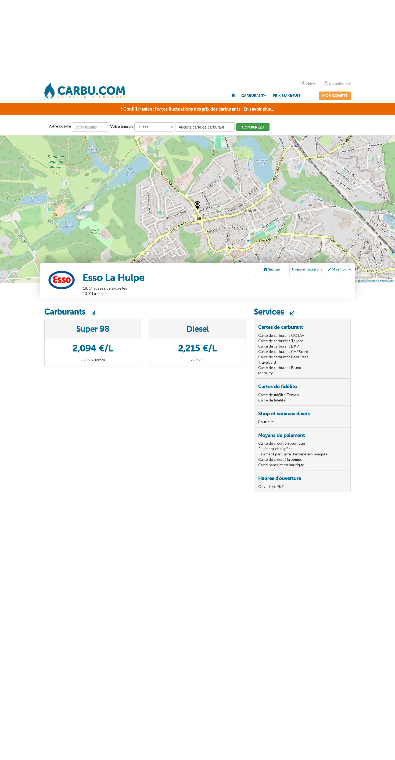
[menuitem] (233, 95)
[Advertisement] (197, 39)
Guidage (273, 269)
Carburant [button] (252, 95)
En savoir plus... (259, 109)
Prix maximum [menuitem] (286, 95)
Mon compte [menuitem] (334, 95)
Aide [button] (309, 84)
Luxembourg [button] (338, 84)
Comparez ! (253, 127)
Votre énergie (122, 126)
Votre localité (59, 126)
